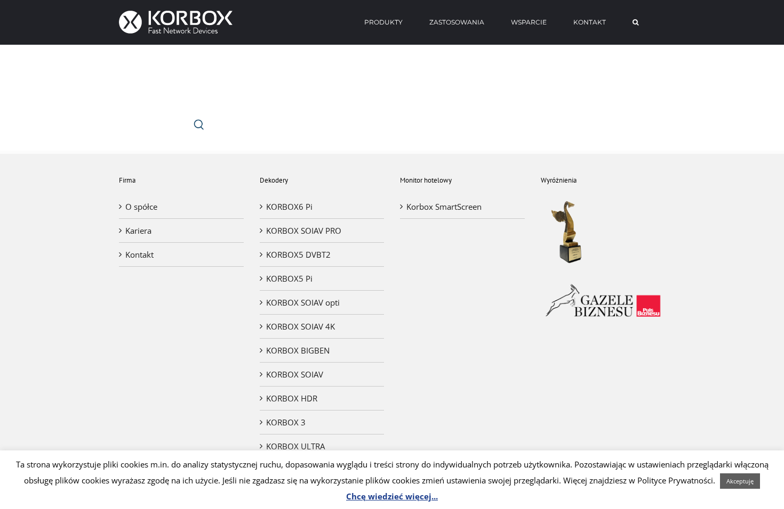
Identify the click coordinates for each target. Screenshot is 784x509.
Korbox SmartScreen (444, 206)
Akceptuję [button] (740, 481)
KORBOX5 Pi (289, 278)
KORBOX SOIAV (294, 374)
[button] (635, 22)
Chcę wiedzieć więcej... (392, 496)
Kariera (138, 230)
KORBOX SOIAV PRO (303, 230)
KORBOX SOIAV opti (303, 302)
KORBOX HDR (291, 398)
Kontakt (139, 254)
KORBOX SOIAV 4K (300, 326)
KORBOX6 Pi (289, 206)
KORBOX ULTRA (295, 446)
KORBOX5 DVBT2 (298, 254)
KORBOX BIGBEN (298, 350)
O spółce (141, 206)
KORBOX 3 (286, 422)
